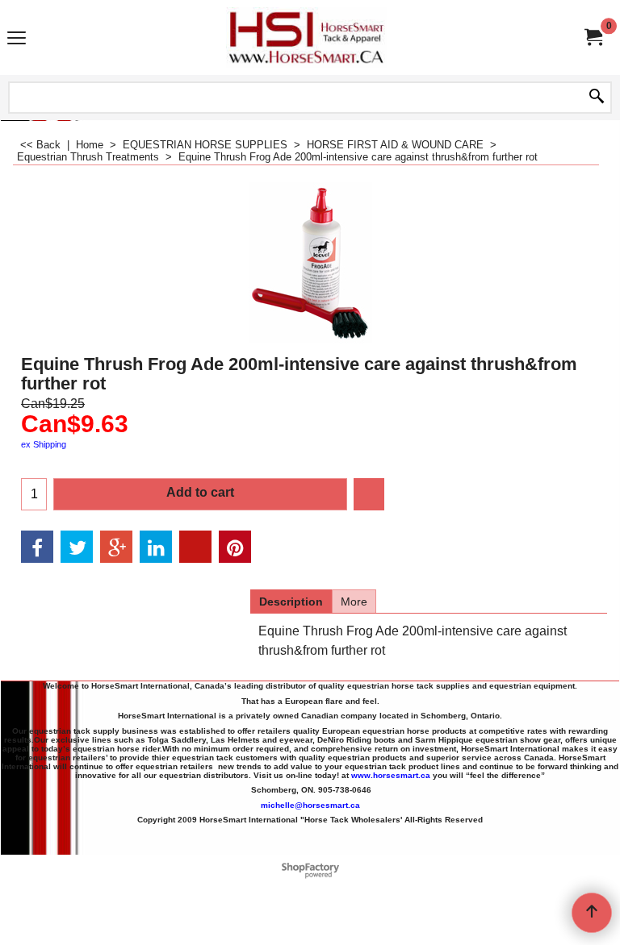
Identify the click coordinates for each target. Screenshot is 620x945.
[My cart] (592, 37)
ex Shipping (43, 444)
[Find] (596, 97)
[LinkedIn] (156, 547)
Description (291, 601)
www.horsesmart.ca (390, 775)
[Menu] (16, 39)
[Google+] (116, 547)
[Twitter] (77, 547)
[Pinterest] (235, 547)
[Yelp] (195, 547)
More (354, 601)
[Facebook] (37, 547)
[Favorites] (369, 494)
